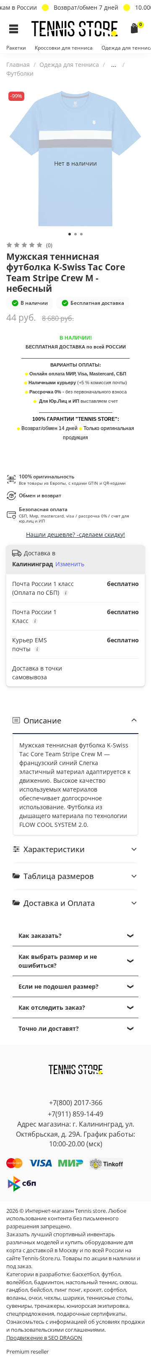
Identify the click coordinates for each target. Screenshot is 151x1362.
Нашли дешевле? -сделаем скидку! (75, 534)
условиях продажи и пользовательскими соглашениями (75, 1325)
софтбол (115, 1289)
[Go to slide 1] (69, 234)
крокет (92, 1289)
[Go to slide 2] (75, 234)
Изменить (69, 564)
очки (35, 1297)
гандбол (17, 1289)
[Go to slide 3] (81, 234)
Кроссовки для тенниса (64, 47)
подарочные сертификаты (91, 1313)
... (113, 64)
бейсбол (41, 1289)
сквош (128, 1282)
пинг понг (68, 1289)
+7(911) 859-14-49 (75, 1114)
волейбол (18, 1282)
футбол (111, 1274)
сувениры (19, 1305)
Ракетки (16, 47)
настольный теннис (91, 1282)
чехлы (52, 1297)
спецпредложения (30, 1313)
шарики (73, 1297)
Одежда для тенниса (69, 65)
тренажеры (49, 1305)
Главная (18, 65)
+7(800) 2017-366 (75, 1102)
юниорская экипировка (97, 1305)
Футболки (20, 73)
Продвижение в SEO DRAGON (44, 1337)
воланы (16, 1297)
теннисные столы (109, 1297)
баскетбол (85, 1274)
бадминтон (48, 1282)
